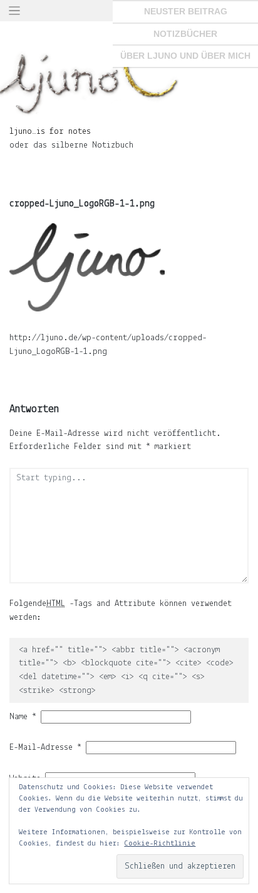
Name (22, 717)
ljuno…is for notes (50, 131)
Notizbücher (185, 34)
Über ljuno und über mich (185, 56)
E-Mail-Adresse (45, 747)
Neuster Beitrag (185, 11)
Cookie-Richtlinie (159, 843)
